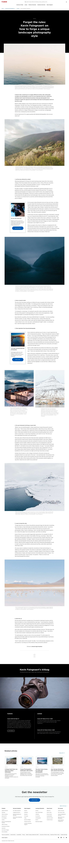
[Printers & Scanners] (36, 4)
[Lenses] (27, 4)
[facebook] (58, 837)
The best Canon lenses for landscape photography (41, 771)
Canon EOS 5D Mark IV (13, 718)
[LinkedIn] (61, 837)
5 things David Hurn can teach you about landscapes (11, 771)
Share (34, 656)
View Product (11, 730)
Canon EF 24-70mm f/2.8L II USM (46, 730)
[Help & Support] (53, 4)
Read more (17, 359)
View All (61, 752)
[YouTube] (66, 837)
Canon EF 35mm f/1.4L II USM (45, 718)
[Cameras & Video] (23, 4)
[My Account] (66, 2)
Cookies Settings (63, 834)
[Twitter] (63, 837)
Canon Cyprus (5, 837)
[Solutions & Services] (45, 4)
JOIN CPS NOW (18, 228)
